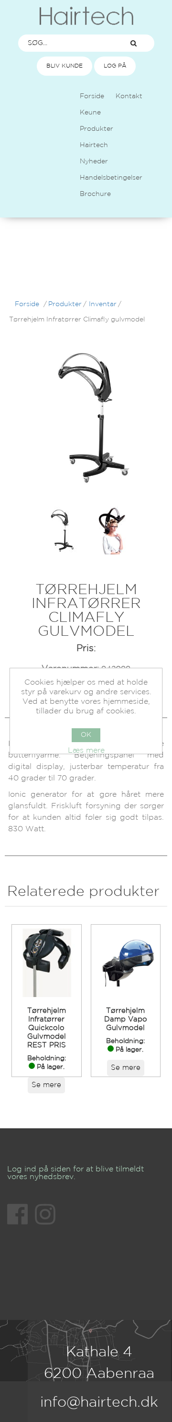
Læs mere (86, 750)
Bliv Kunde (64, 66)
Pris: (86, 648)
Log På (115, 66)
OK (86, 735)
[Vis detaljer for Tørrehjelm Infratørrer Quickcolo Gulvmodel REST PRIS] (46, 962)
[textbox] (66, 43)
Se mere (46, 1085)
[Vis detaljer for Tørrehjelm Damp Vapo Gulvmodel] (125, 962)
